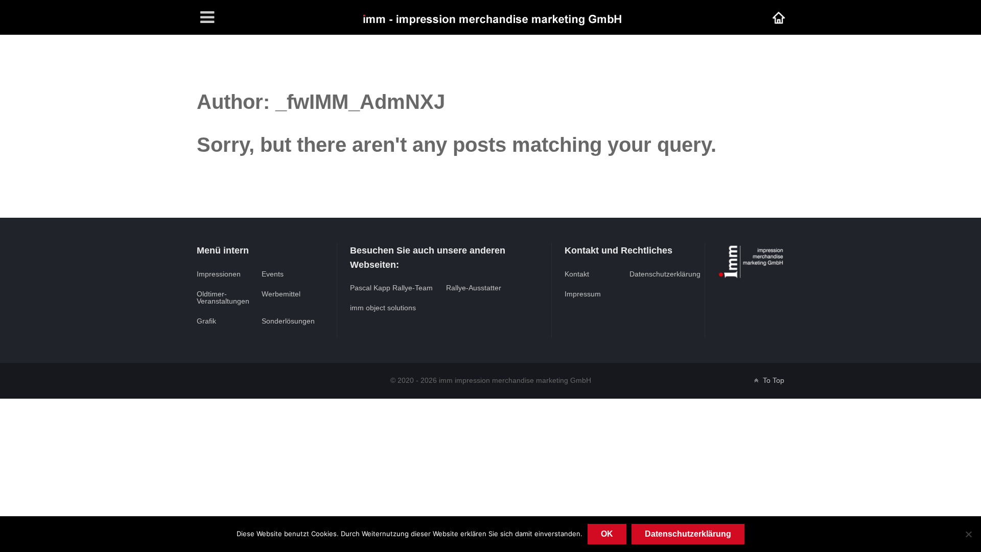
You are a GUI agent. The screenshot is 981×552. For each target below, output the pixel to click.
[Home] (778, 17)
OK (607, 534)
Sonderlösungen (288, 321)
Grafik (206, 321)
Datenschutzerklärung (664, 274)
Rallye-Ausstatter (473, 288)
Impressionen (219, 274)
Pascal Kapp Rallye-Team (391, 288)
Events (273, 274)
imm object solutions (383, 308)
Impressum (583, 294)
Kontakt (577, 274)
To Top (772, 380)
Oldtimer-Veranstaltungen (223, 297)
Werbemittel (281, 294)
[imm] (491, 17)
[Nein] (968, 534)
